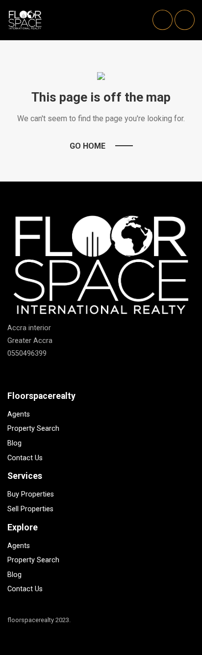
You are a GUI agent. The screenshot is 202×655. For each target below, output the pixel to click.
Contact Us (25, 458)
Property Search (33, 428)
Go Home (87, 146)
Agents (18, 414)
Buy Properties (30, 494)
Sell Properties (30, 509)
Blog (14, 443)
